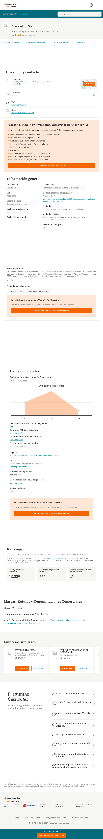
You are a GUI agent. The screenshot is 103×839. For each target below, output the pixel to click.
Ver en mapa (89, 84)
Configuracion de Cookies (55, 818)
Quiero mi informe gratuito (51, 166)
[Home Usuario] (91, 5)
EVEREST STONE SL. (25, 650)
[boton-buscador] (97, 14)
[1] (13, 35)
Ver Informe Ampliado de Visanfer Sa (51, 311)
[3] (18, 35)
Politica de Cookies (32, 818)
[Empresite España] (11, 5)
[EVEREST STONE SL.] (9, 652)
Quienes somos (42, 805)
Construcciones (15, 291)
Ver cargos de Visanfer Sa (20, 467)
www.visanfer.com (18, 105)
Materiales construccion (38, 291)
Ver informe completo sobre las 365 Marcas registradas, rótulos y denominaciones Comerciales (69, 200)
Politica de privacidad (79, 818)
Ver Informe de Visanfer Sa (51, 835)
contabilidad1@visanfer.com (22, 113)
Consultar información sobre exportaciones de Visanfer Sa (35, 455)
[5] (23, 35)
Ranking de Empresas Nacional (54, 558)
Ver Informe (22, 668)
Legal (17, 818)
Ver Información (16, 433)
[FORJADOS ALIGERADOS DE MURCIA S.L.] (54, 652)
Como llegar (16, 84)
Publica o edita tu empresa (83, 805)
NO (11, 427)
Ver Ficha (38, 668)
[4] (21, 35)
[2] (16, 35)
